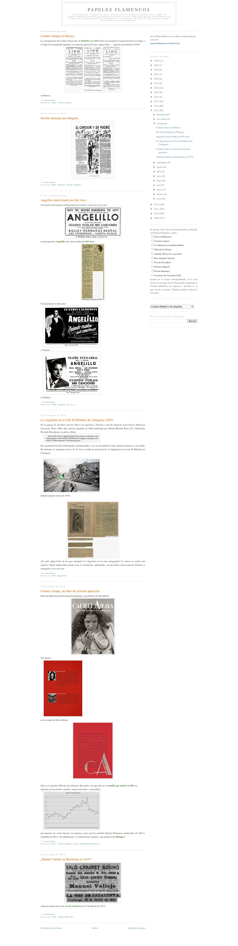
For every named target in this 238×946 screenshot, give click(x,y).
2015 (156, 101)
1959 (53, 405)
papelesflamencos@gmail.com (165, 43)
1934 (53, 103)
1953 (53, 185)
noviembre (162, 118)
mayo (159, 180)
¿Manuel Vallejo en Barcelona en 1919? (66, 859)
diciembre (162, 114)
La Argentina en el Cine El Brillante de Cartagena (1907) (77, 420)
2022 (156, 69)
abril (159, 185)
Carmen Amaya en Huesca (57, 36)
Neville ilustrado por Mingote (59, 118)
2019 (156, 83)
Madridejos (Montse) (89, 844)
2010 (156, 213)
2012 (156, 204)
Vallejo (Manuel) (65, 917)
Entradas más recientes (51, 927)
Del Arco (71, 405)
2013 (53, 844)
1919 (53, 917)
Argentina (62, 576)
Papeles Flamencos (119, 9)
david (75, 844)
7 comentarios (48, 841)
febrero (160, 194)
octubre (160, 123)
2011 (156, 208)
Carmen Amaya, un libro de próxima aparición (70, 591)
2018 (156, 87)
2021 (156, 74)
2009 (156, 217)
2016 (156, 96)
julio (159, 171)
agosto (160, 166)
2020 (156, 78)
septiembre (162, 162)
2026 (156, 60)
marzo (160, 189)
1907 (53, 576)
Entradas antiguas (136, 927)
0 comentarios (48, 100)
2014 (156, 105)
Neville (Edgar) (74, 185)
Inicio (95, 927)
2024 (156, 65)
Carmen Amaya (64, 103)
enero (160, 198)
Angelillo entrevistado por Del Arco (63, 200)
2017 (156, 92)
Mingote (61, 185)
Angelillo (61, 405)
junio (159, 176)
